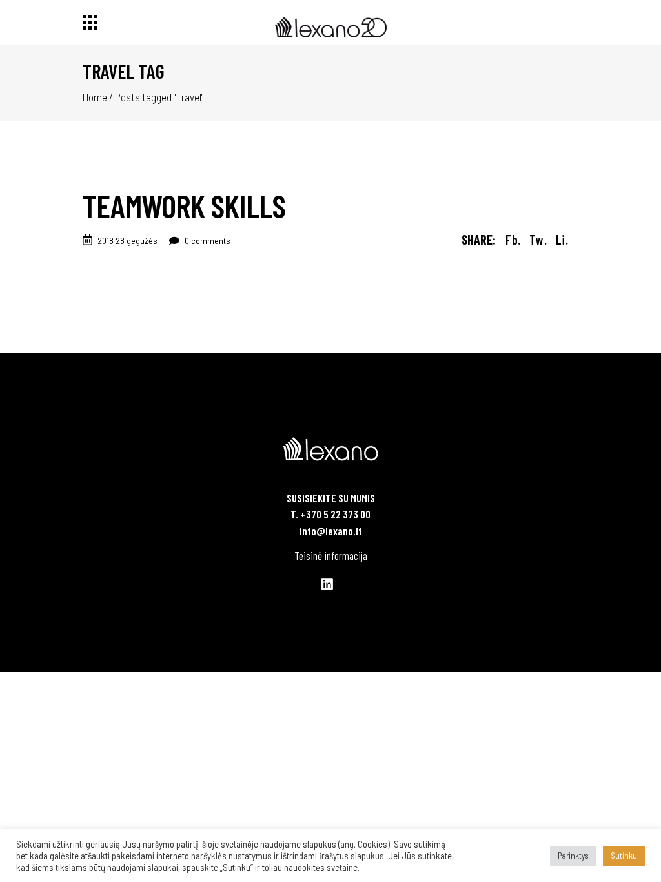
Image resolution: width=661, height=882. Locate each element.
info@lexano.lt (331, 530)
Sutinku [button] (624, 855)
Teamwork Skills (184, 205)
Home (95, 96)
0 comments (206, 240)
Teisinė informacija (330, 555)
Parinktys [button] (573, 855)
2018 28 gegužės (127, 240)
